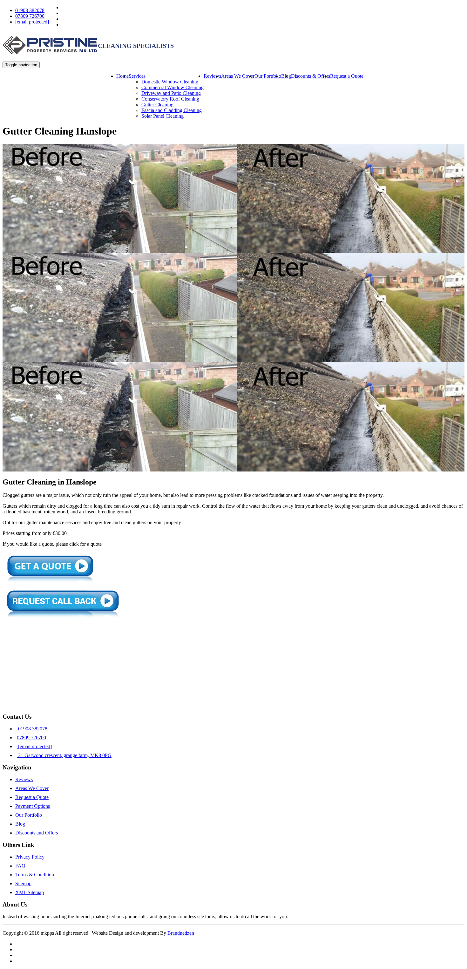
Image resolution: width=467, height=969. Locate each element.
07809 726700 (29, 16)
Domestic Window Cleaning (169, 81)
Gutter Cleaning (157, 104)
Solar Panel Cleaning (162, 116)
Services (137, 76)
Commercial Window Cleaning (172, 87)
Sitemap (23, 883)
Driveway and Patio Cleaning (171, 93)
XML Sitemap (29, 892)
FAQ (20, 865)
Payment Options (32, 806)
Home (122, 76)
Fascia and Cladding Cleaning (171, 110)
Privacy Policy (29, 857)
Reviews (212, 76)
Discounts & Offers (310, 76)
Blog (20, 824)
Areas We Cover (237, 76)
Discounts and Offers (36, 832)
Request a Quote (346, 76)
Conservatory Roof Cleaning (170, 99)
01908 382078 (29, 10)
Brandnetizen (180, 933)
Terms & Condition (34, 874)
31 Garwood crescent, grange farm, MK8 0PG (64, 755)
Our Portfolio (267, 76)
